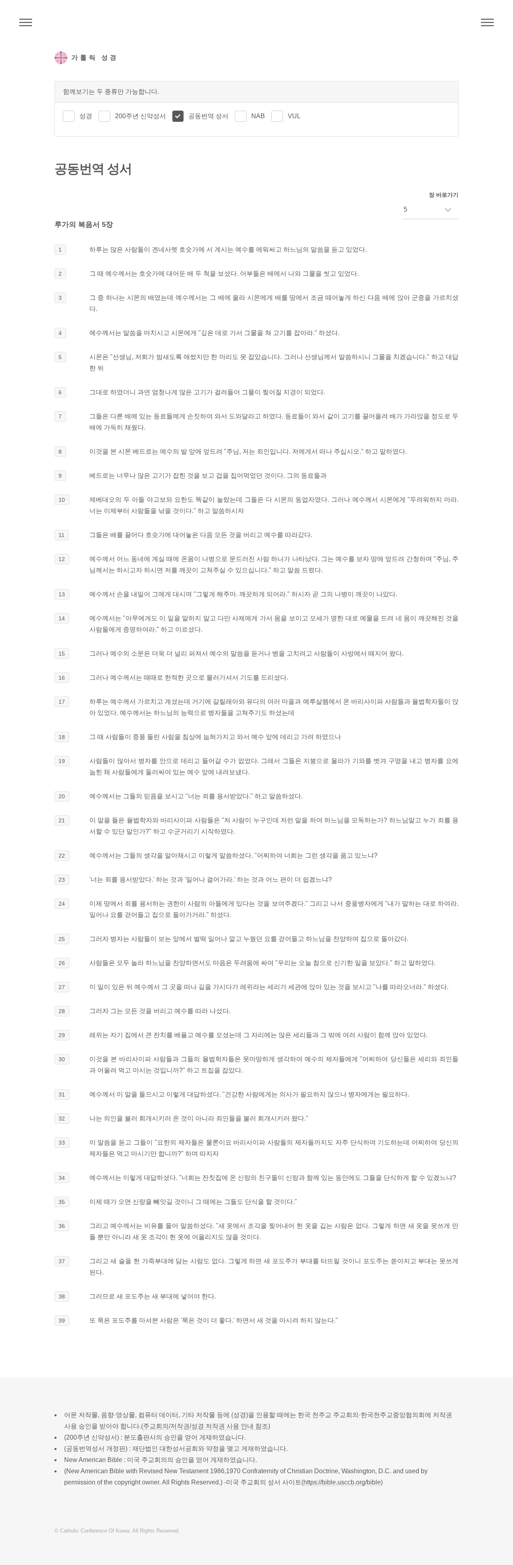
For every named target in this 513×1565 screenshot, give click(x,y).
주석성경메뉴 (25, 22)
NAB (258, 116)
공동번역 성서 (208, 116)
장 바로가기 (443, 195)
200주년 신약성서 (140, 116)
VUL (294, 116)
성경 (85, 116)
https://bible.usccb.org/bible (342, 1482)
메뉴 (487, 22)
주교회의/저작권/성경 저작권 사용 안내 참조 (205, 1426)
